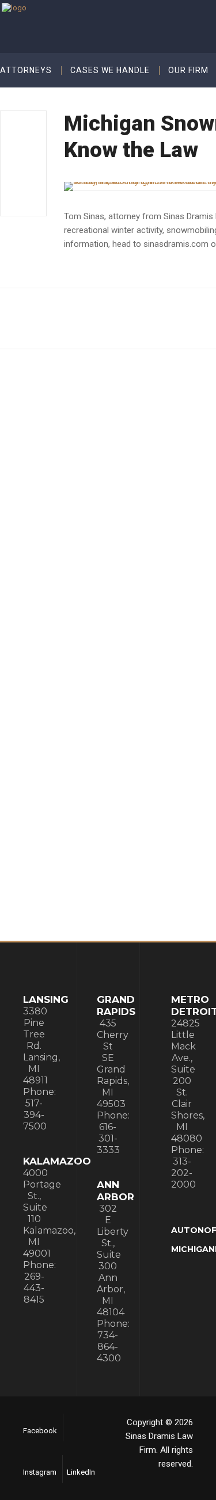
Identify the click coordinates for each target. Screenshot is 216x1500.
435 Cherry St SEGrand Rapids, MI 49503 (113, 1063)
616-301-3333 (108, 1138)
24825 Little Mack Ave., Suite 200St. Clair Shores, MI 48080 (187, 1081)
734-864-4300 (109, 1347)
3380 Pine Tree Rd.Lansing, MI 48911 (41, 1046)
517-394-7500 (35, 1115)
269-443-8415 (34, 1288)
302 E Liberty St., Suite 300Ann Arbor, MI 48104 (112, 1260)
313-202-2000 (183, 1173)
